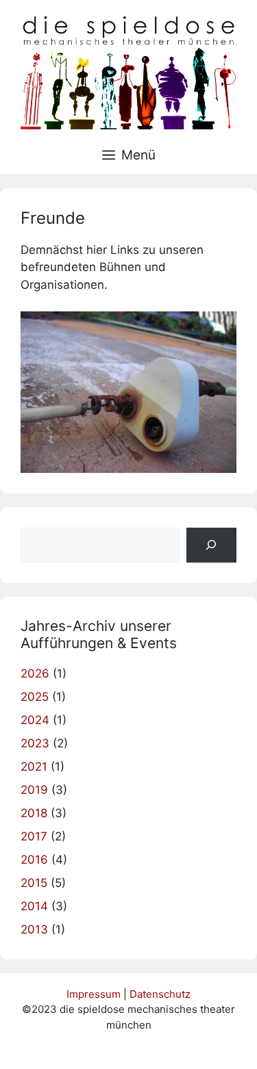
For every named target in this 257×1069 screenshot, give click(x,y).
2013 (34, 929)
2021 (34, 766)
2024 (35, 720)
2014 (34, 906)
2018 (34, 813)
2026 (35, 673)
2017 (34, 836)
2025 (35, 697)
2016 (34, 859)
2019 (34, 790)
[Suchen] (211, 545)
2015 (34, 883)
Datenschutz (160, 994)
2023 (35, 743)
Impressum (93, 994)
